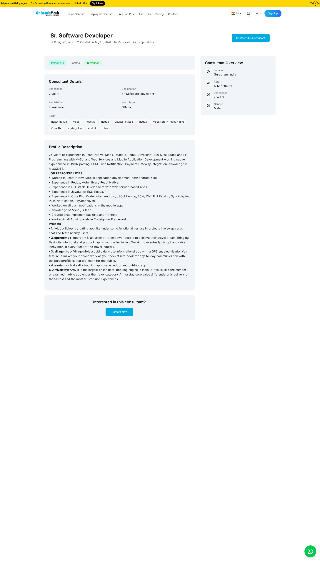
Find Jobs (145, 14)
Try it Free (97, 3)
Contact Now (119, 311)
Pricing (159, 14)
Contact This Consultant (250, 38)
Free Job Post (126, 14)
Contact (173, 14)
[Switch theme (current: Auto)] (248, 13)
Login (258, 13)
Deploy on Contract (101, 14)
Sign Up (273, 13)
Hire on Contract (75, 14)
